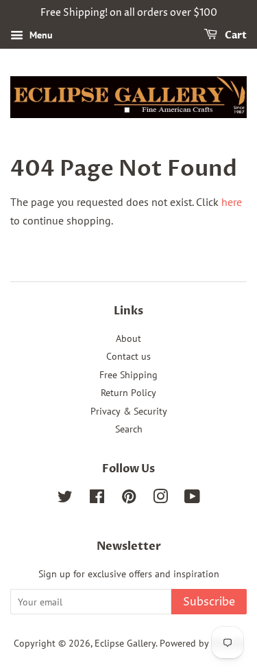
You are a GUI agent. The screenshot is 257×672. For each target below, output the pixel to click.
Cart (235, 35)
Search (129, 429)
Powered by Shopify (201, 643)
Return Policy (128, 392)
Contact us (128, 356)
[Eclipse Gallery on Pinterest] (128, 499)
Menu (40, 35)
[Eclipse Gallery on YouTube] (192, 499)
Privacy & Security (128, 411)
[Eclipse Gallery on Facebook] (97, 499)
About (128, 338)
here (231, 202)
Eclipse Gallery (125, 643)
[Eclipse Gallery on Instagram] (160, 499)
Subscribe (209, 602)
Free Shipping (128, 375)
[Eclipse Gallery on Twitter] (65, 499)
